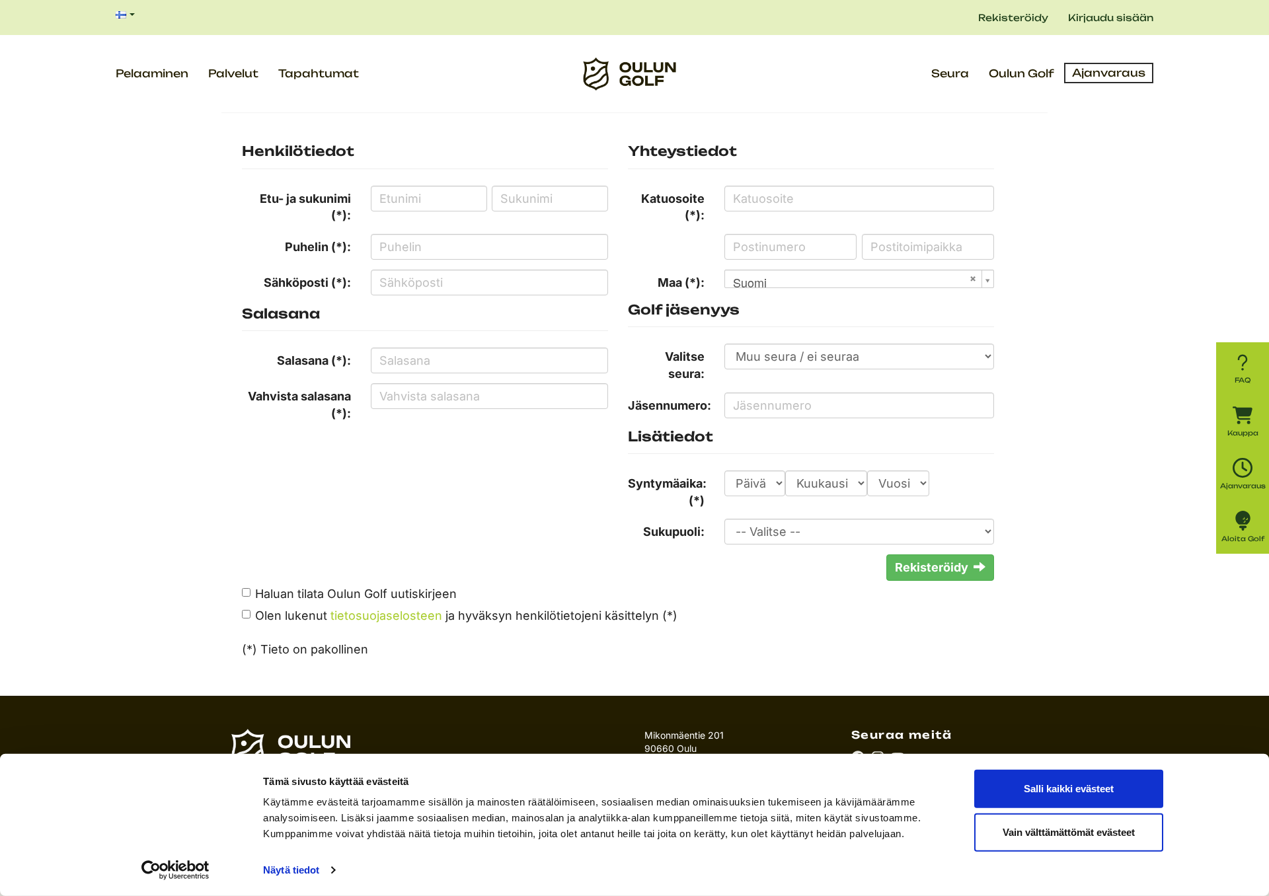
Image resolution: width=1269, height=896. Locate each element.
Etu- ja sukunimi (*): (305, 207)
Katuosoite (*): (673, 207)
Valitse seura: (685, 365)
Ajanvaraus (1108, 72)
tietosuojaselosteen (386, 615)
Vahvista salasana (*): (299, 404)
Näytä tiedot (291, 870)
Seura (950, 73)
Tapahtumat (318, 73)
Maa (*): (681, 282)
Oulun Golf (1021, 73)
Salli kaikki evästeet (1069, 788)
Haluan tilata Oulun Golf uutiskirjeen (356, 594)
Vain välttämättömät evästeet (1069, 831)
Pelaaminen (152, 73)
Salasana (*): (314, 360)
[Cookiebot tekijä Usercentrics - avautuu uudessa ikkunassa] (175, 870)
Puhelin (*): (318, 247)
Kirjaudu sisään (1110, 17)
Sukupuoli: (674, 532)
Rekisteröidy (1013, 17)
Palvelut (233, 73)
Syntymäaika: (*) (667, 491)
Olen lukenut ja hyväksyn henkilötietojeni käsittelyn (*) (466, 615)
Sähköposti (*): (307, 282)
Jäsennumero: (669, 405)
